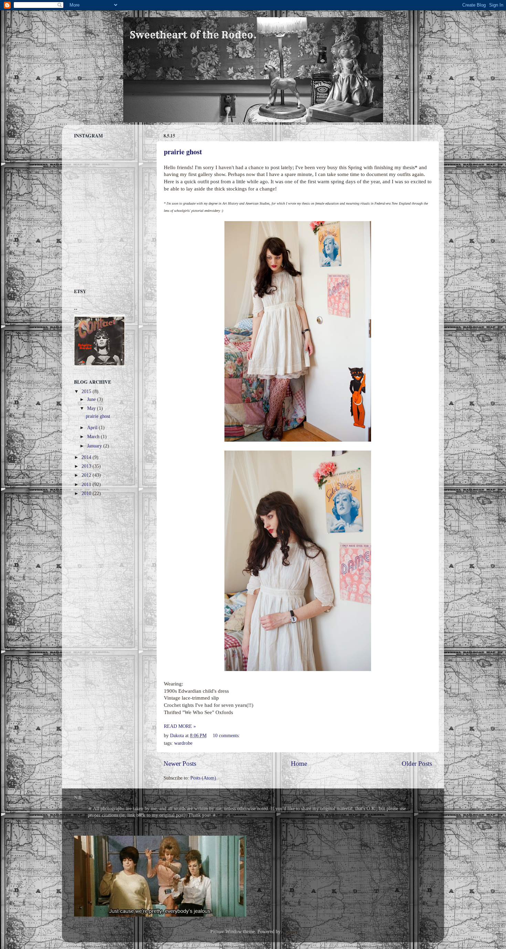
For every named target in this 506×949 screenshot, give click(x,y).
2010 (87, 493)
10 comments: (227, 735)
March (94, 436)
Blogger (289, 931)
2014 (87, 457)
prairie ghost (183, 152)
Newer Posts (180, 763)
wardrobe (183, 743)
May (92, 408)
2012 (87, 475)
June (92, 399)
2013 (87, 466)
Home (299, 763)
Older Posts (417, 763)
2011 (87, 484)
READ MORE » (180, 726)
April (93, 427)
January (95, 445)
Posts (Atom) (203, 778)
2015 (87, 391)
